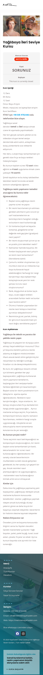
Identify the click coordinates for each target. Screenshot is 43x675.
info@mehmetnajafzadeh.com (23, 615)
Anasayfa (7, 567)
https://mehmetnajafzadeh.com (22, 620)
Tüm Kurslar (9, 571)
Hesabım (7, 575)
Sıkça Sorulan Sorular (13, 590)
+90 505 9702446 (21, 115)
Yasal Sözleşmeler (11, 595)
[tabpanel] (21, 316)
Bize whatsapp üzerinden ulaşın (17, 627)
